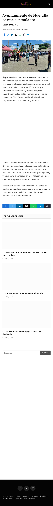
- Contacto (25, 496)
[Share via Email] (16, 35)
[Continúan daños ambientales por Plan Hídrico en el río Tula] (26, 235)
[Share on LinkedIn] (12, 35)
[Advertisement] (26, 132)
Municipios (24, 29)
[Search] (49, 4)
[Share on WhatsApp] (20, 35)
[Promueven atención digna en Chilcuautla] (26, 276)
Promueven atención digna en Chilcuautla (22, 293)
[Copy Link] (24, 35)
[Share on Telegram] (28, 35)
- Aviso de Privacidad (38, 496)
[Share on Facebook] (4, 35)
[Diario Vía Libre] (26, 4)
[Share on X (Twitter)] (8, 35)
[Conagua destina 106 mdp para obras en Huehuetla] (26, 314)
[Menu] (4, 4)
